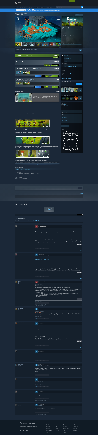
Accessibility (65, 426)
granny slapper (20, 378)
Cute (77, 44)
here (33, 196)
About (38, 3)
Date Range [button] (38, 214)
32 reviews (19, 365)
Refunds (64, 432)
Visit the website (64, 111)
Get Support (75, 428)
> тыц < (43, 285)
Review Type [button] (18, 214)
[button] (17, 7)
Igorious (19, 281)
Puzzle (65, 44)
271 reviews (19, 283)
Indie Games (21, 13)
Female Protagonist (69, 44)
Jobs (56, 426)
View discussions (64, 120)
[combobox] (68, 7)
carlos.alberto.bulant (21, 404)
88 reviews (19, 309)
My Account (75, 430)
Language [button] (31, 214)
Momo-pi (71, 37)
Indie (62, 44)
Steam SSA (48, 426)
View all (82, 193)
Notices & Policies (66, 428)
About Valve (58, 424)
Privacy (64, 424)
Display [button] (49, 214)
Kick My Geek (20, 114)
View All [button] (57, 91)
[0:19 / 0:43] (38, 29)
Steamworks (48, 428)
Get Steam (75, 424)
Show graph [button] (79, 214)
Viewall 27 (80, 90)
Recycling (57, 430)
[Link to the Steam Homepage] (19, 3)
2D (79, 44)
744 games (19, 282)
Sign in (17, 49)
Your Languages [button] (20, 218)
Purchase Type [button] (24, 214)
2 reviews (19, 405)
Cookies (64, 430)
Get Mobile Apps (75, 426)
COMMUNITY (33, 3)
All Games (16, 13)
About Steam (48, 424)
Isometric (74, 44)
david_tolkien (20, 364)
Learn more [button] (79, 83)
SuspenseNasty (20, 308)
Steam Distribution (49, 430)
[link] (48, 65)
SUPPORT (43, 3)
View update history (65, 117)
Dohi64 (19, 225)
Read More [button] (79, 244)
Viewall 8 (80, 98)
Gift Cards (47, 432)
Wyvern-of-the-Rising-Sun (22, 322)
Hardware (57, 428)
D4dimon (19, 350)
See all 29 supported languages (66, 78)
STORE (28, 3)
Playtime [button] (43, 214)
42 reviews (19, 392)
